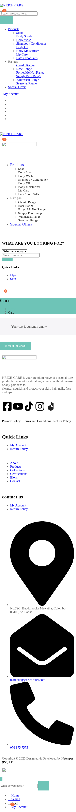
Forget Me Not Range (30, 72)
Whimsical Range (27, 79)
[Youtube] (18, 406)
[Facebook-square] (7, 406)
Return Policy (62, 421)
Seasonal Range (26, 83)
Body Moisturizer (27, 50)
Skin (13, 279)
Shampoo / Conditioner (31, 43)
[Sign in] (3, 285)
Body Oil (22, 47)
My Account (10, 94)
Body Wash (23, 40)
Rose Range (24, 69)
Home (12, 309)
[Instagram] (40, 406)
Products (13, 29)
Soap (19, 32)
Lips (13, 275)
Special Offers (17, 87)
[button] (1, 138)
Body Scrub (24, 36)
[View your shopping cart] (1, 9)
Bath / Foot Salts (26, 58)
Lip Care (22, 54)
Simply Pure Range (28, 76)
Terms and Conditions (37, 421)
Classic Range (25, 65)
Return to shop (15, 345)
